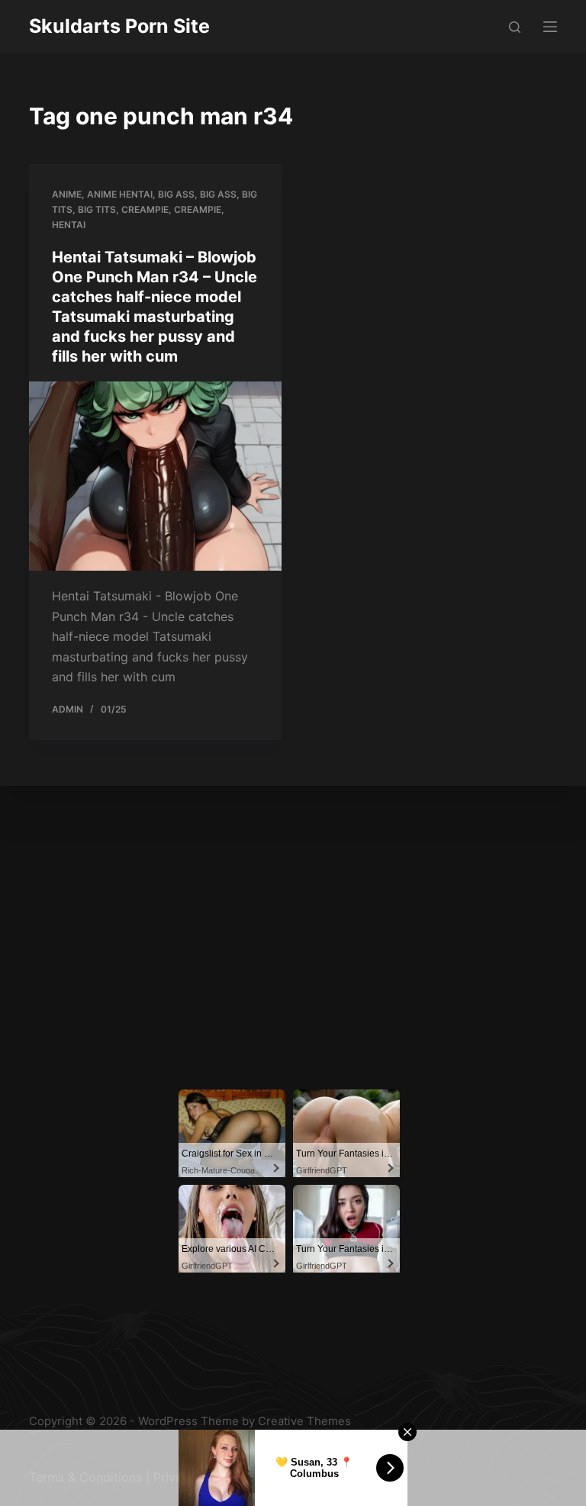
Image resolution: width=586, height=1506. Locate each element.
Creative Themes (304, 1421)
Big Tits (97, 209)
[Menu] (550, 27)
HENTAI (68, 224)
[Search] (514, 27)
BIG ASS (218, 194)
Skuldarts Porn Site (119, 25)
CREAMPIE (197, 209)
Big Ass (176, 194)
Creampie (145, 209)
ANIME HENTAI (120, 194)
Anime (67, 194)
